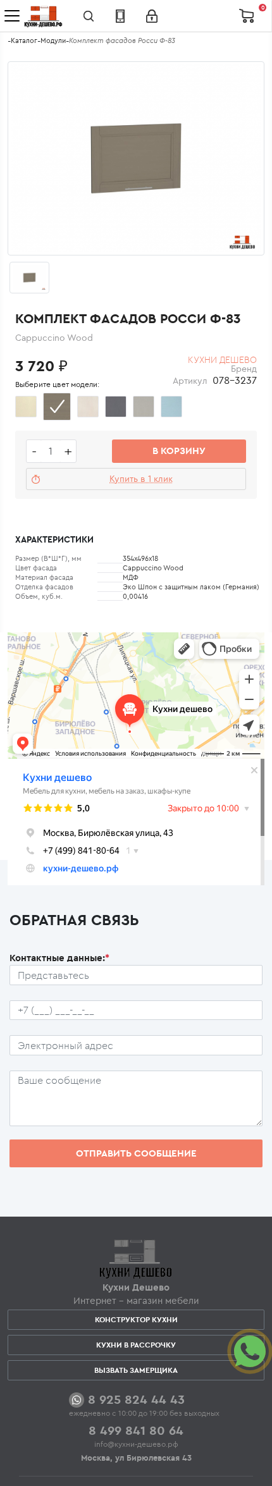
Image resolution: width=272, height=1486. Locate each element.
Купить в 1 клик (141, 478)
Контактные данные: (59, 958)
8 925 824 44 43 (136, 1399)
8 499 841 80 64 (136, 1430)
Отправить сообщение (136, 1153)
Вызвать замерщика (136, 1370)
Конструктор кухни (136, 1319)
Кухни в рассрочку (136, 1344)
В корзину (179, 451)
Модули (53, 40)
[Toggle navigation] (12, 16)
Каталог (24, 40)
